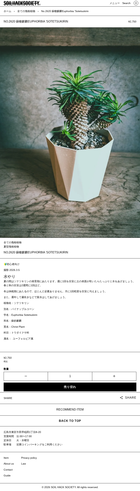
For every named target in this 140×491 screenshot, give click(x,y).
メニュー (115, 3)
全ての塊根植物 (26, 11)
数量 (6, 368)
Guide (7, 475)
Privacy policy (29, 457)
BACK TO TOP (70, 420)
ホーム (7, 11)
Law (23, 463)
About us (9, 463)
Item (6, 457)
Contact (8, 469)
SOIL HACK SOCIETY (63, 487)
